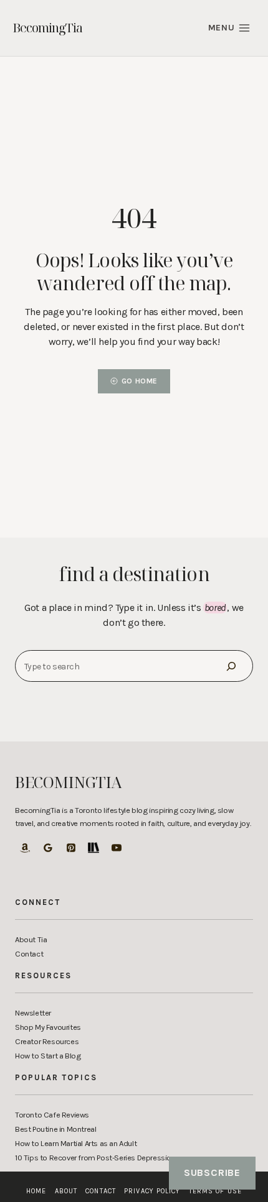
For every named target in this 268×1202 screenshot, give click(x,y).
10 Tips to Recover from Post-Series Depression (95, 1157)
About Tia (31, 939)
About (66, 1191)
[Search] (231, 666)
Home (36, 1191)
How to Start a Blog (47, 1055)
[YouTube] (117, 848)
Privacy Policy (152, 1191)
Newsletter (33, 1012)
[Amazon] (25, 848)
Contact (29, 953)
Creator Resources (47, 1041)
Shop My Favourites (48, 1027)
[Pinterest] (71, 848)
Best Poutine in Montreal (55, 1129)
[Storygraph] (93, 848)
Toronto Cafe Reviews (52, 1114)
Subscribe (212, 1172)
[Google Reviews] (48, 848)
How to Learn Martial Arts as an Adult (75, 1143)
